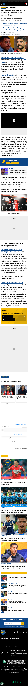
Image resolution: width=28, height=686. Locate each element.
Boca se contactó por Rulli (18, 1)
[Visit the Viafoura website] (24, 448)
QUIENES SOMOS (4, 639)
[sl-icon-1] (14, 632)
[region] (14, 437)
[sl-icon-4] (23, 632)
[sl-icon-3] (20, 632)
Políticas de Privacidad (6, 647)
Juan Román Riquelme (8, 75)
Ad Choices (3, 645)
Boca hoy (9, 1)
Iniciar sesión (18, 424)
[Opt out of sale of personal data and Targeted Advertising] (2, 683)
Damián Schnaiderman (8, 32)
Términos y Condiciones (19, 626)
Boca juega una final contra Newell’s (12, 57)
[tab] (6, 435)
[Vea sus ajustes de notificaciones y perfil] (26, 434)
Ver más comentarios (13, 163)
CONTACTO (16, 639)
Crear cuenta (23, 424)
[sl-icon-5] (26, 632)
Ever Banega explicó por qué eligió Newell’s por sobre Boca (11, 250)
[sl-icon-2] (17, 632)
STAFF (11, 639)
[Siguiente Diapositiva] (27, 393)
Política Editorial (15, 647)
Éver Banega (4, 376)
